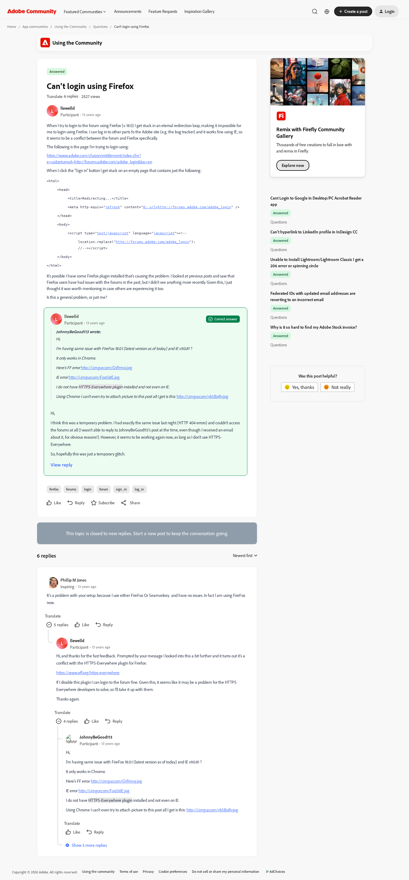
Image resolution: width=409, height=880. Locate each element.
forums (71, 489)
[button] (353, 11)
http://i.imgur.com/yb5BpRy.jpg (202, 396)
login (88, 489)
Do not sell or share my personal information (225, 871)
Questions (100, 26)
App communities (35, 26)
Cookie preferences (173, 871)
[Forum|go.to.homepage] (32, 11)
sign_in (121, 489)
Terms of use (128, 871)
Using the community (98, 871)
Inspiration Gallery (199, 11)
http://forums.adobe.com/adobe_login (152, 242)
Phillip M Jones (73, 579)
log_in (139, 489)
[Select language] (327, 11)
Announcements (127, 11)
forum (103, 489)
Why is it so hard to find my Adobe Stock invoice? (313, 327)
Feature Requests (163, 11)
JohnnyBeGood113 (96, 736)
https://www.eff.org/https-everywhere (87, 672)
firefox (53, 489)
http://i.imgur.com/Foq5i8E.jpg (94, 377)
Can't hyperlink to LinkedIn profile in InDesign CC (314, 231)
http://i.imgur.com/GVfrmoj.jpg (106, 367)
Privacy (148, 871)
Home (11, 26)
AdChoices (277, 871)
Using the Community (70, 26)
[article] (147, 603)
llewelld (67, 108)
